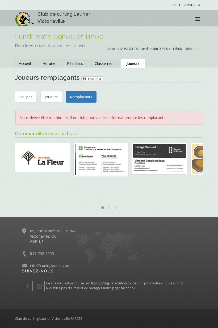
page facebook (123, 288)
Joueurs (133, 63)
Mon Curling (100, 283)
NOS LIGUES (129, 49)
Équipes (25, 96)
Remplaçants (81, 96)
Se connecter (188, 5)
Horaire (49, 63)
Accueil (112, 49)
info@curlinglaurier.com (50, 265)
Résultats (75, 63)
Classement (105, 63)
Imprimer (94, 79)
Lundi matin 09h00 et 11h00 (161, 49)
